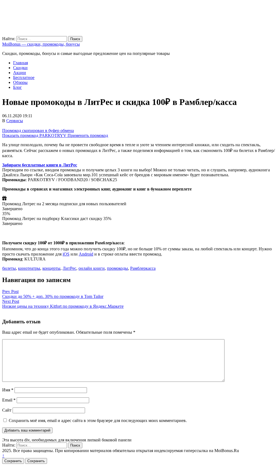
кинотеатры (29, 268)
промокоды (117, 268)
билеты (9, 268)
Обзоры (20, 82)
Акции (19, 72)
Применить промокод (88, 135)
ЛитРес (69, 268)
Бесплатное (23, 77)
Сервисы (14, 120)
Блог (17, 87)
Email (9, 400)
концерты (51, 268)
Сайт (6, 410)
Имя (7, 390)
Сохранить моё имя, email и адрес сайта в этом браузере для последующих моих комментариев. (98, 420)
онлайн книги (91, 268)
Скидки (20, 67)
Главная (20, 62)
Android (86, 254)
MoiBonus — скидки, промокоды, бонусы (41, 44)
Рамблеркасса (143, 268)
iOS (66, 254)
